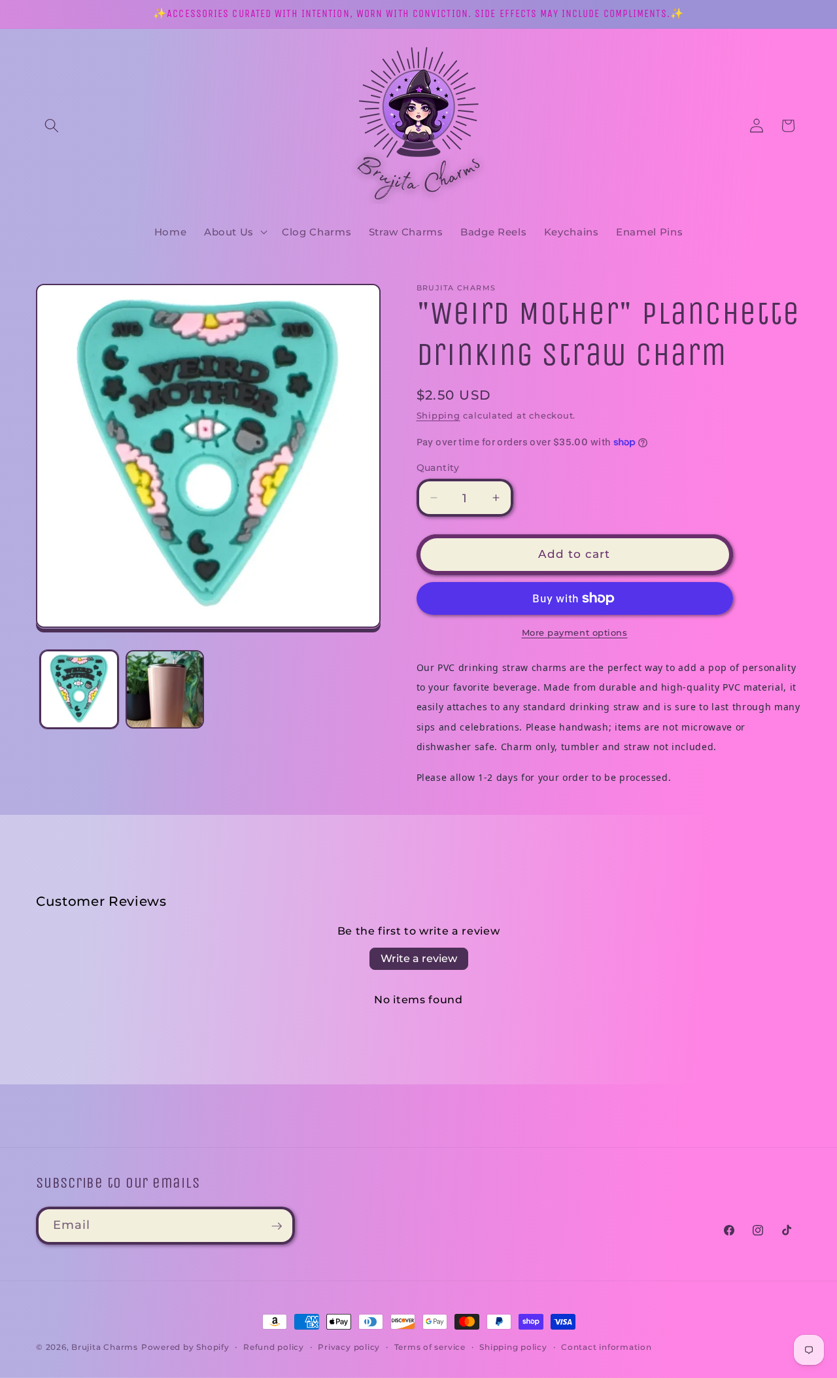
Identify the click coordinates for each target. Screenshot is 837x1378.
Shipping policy (513, 1347)
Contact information (606, 1347)
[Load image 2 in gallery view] (165, 689)
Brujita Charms (104, 1347)
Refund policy (273, 1347)
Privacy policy (349, 1347)
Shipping (438, 415)
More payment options (575, 632)
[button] (51, 125)
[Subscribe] (276, 1226)
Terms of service (430, 1347)
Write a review (419, 958)
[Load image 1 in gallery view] (79, 689)
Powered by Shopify (185, 1347)
